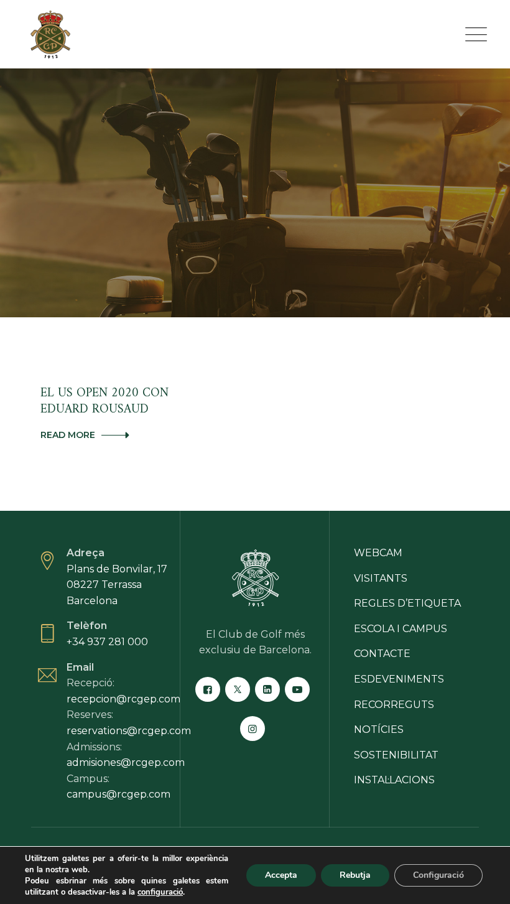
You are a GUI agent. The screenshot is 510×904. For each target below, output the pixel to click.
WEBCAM (378, 553)
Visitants (380, 578)
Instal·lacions (394, 780)
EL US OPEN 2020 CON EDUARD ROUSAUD (104, 402)
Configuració (438, 875)
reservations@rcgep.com (129, 731)
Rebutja (355, 875)
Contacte (382, 653)
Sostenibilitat (396, 755)
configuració (160, 892)
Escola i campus (400, 629)
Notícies (379, 729)
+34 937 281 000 (107, 642)
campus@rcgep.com (118, 794)
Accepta (281, 875)
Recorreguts (394, 705)
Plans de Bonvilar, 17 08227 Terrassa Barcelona (117, 585)
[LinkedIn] (267, 689)
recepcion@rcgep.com (123, 699)
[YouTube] (297, 689)
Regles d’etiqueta (407, 603)
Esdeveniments (399, 679)
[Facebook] (207, 689)
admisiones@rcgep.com (126, 762)
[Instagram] (252, 728)
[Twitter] (237, 689)
